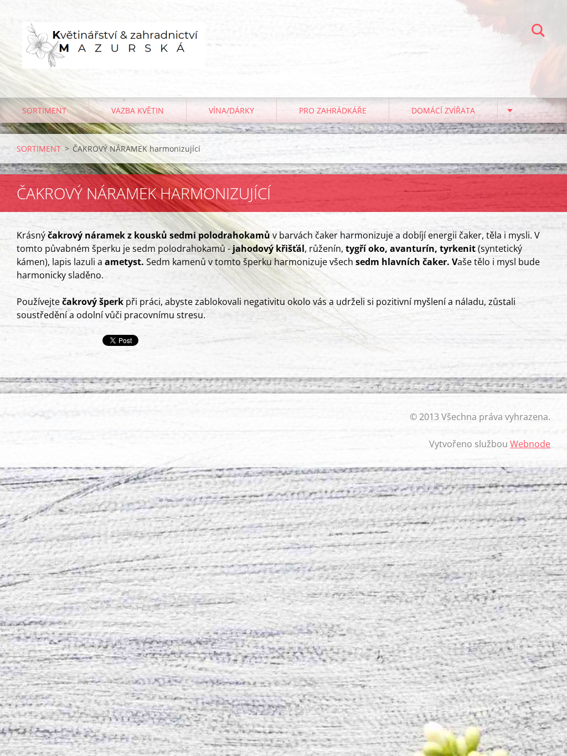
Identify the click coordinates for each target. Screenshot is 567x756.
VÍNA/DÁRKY (231, 110)
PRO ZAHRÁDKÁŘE (333, 110)
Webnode (530, 444)
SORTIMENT (44, 110)
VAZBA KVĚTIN (137, 110)
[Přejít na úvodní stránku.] (113, 37)
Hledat (538, 32)
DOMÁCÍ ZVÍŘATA (443, 110)
